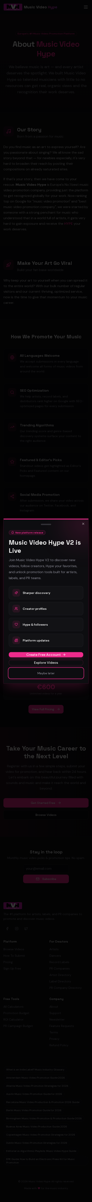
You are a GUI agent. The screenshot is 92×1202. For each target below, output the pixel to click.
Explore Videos (46, 662)
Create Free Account (43, 654)
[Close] (83, 524)
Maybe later (46, 673)
